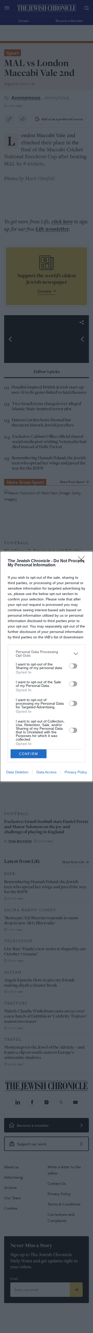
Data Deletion (17, 772)
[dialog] (46, 666)
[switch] (73, 666)
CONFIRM (28, 754)
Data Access (46, 772)
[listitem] (46, 653)
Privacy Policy (76, 772)
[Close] (83, 561)
